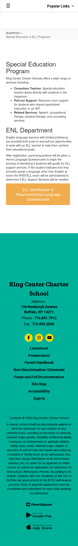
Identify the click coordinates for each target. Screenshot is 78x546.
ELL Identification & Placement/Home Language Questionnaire (38, 194)
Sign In (39, 398)
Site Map (39, 384)
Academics (13, 33)
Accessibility (39, 391)
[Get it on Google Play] (39, 515)
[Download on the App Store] (39, 527)
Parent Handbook (39, 362)
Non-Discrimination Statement (39, 370)
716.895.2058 (43, 324)
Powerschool (39, 355)
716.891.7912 (45, 318)
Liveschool (39, 348)
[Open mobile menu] (8, 6)
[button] (60, 6)
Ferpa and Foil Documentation (39, 377)
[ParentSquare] (39, 504)
